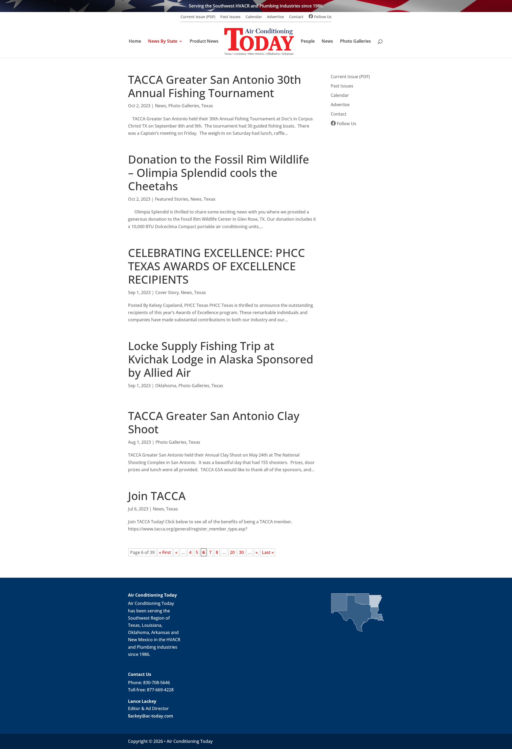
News (327, 41)
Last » (268, 552)
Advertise (275, 17)
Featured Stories (171, 199)
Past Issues (230, 17)
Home (135, 41)
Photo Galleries (355, 41)
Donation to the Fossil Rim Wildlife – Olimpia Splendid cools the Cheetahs (218, 172)
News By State (162, 41)
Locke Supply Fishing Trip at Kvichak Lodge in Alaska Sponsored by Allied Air (220, 359)
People (308, 41)
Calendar (254, 17)
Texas (207, 106)
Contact (296, 17)
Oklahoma (165, 386)
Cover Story (167, 292)
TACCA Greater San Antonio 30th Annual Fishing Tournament (214, 86)
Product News (204, 41)
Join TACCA (157, 495)
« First (165, 552)
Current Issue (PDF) (198, 17)
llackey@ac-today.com (150, 716)
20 (232, 552)
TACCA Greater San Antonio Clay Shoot (213, 422)
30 (241, 552)
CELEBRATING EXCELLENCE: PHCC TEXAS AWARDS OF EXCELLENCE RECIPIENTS (216, 266)
